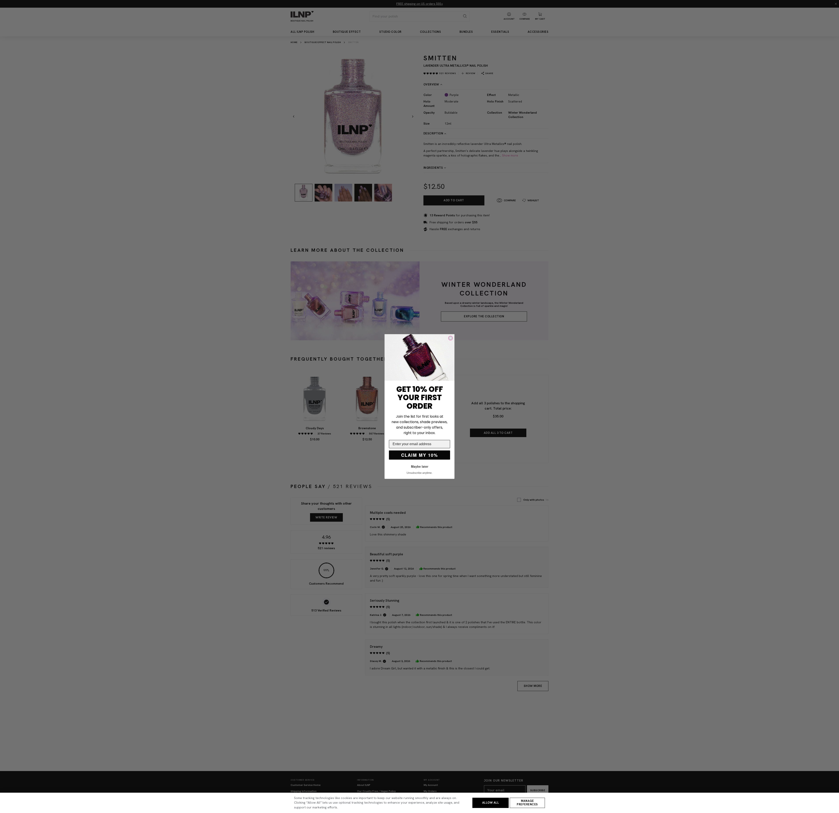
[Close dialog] (450, 338)
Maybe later (419, 466)
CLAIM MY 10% (419, 455)
